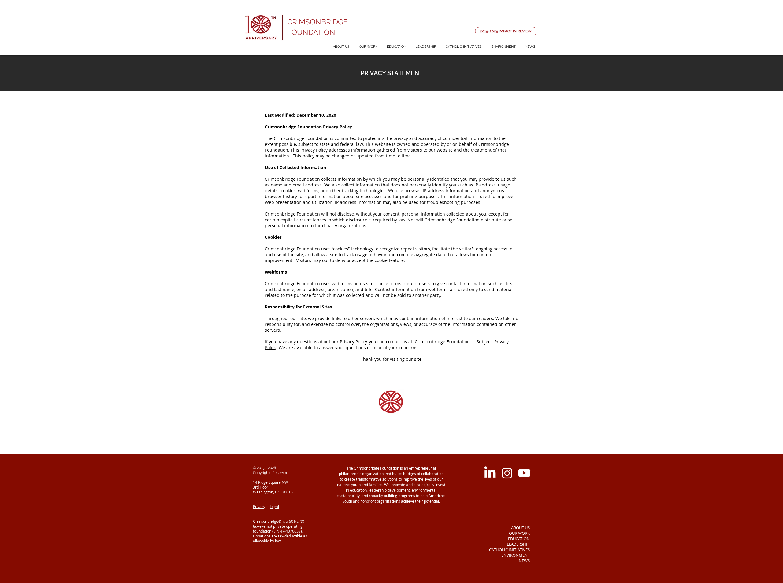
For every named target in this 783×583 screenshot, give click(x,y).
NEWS (524, 560)
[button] (341, 47)
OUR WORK (519, 533)
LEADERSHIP (518, 544)
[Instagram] (507, 473)
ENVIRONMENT (515, 555)
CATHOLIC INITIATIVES (509, 549)
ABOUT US (520, 527)
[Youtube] (524, 473)
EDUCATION (519, 538)
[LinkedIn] (490, 473)
